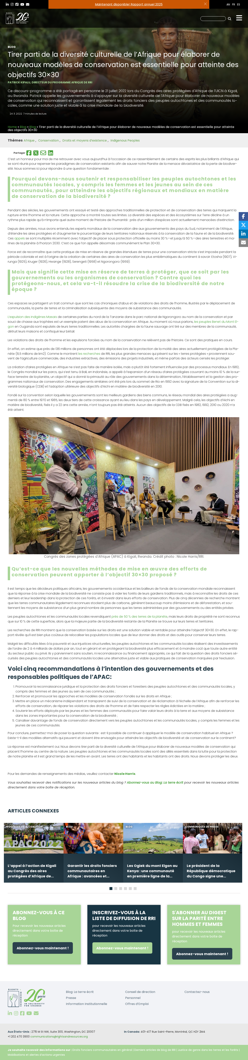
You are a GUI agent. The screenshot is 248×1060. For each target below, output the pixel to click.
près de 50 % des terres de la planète (139, 616)
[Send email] (243, 242)
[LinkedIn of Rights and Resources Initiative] (10, 1013)
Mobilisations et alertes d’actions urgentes (36, 1055)
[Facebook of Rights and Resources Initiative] (22, 1013)
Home (12, 127)
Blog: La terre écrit (80, 992)
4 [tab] (126, 889)
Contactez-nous (197, 992)
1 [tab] (110, 889)
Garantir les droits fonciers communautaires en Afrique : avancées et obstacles (92, 871)
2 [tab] (116, 889)
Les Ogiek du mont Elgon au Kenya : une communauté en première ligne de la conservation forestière (152, 871)
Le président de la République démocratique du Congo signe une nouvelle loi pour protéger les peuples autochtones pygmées (211, 871)
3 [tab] (121, 889)
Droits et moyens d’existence (84, 140)
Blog (23, 127)
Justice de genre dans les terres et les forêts (208, 1050)
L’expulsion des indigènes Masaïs (32, 317)
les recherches (89, 353)
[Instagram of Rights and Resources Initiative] (16, 1013)
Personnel (132, 998)
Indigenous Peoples (125, 140)
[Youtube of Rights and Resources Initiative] (29, 1013)
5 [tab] (131, 889)
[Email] (43, 153)
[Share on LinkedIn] (243, 234)
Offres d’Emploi (137, 1004)
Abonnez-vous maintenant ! (43, 948)
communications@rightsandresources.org (59, 1036)
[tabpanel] (34, 853)
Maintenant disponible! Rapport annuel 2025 (129, 4)
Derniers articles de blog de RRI (155, 1050)
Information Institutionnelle (86, 1004)
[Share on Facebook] (243, 216)
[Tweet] (243, 225)
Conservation (48, 140)
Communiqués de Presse (202, 826)
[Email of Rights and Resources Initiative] (36, 1013)
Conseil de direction (140, 992)
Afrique (29, 140)
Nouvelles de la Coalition (24, 826)
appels (19, 238)
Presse (71, 998)
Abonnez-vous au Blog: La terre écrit (154, 782)
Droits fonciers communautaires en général (102, 1050)
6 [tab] (136, 889)
